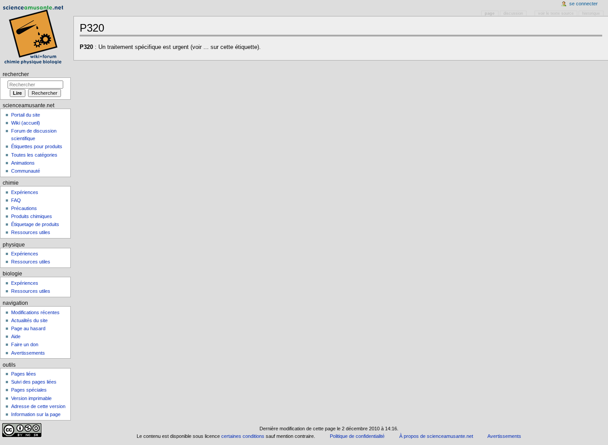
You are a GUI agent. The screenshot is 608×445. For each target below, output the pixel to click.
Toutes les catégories (34, 155)
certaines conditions (242, 436)
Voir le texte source (556, 13)
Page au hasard (28, 328)
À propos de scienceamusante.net (436, 436)
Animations (23, 163)
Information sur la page (36, 414)
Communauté (25, 171)
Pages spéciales (29, 389)
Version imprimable (31, 398)
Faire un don (24, 344)
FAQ (16, 200)
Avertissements (28, 353)
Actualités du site (29, 320)
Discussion (513, 13)
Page (490, 13)
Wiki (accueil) (25, 122)
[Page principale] (34, 34)
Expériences (24, 192)
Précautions (24, 208)
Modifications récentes (35, 312)
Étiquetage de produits (35, 224)
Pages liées (23, 373)
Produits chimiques (31, 216)
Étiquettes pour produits (36, 146)
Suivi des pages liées (34, 381)
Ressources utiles (30, 232)
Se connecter (583, 3)
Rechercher (16, 74)
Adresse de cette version (38, 406)
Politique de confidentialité (357, 436)
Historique (591, 13)
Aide (15, 336)
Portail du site (25, 114)
